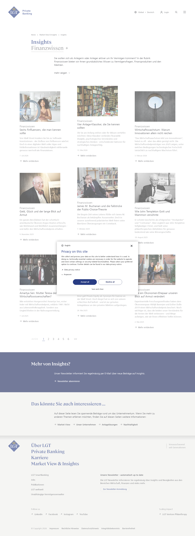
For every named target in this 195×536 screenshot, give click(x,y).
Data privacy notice (72, 269)
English (67, 245)
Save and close (97, 289)
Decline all (110, 282)
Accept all (85, 282)
